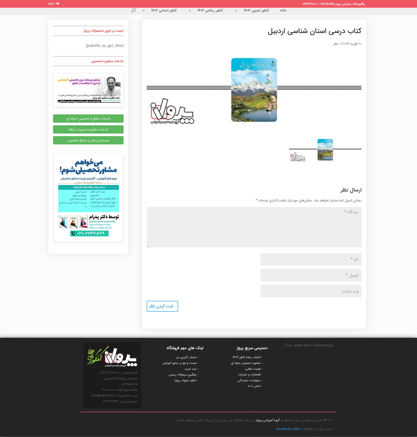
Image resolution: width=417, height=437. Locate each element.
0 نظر (337, 43)
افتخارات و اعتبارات (249, 374)
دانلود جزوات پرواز (185, 380)
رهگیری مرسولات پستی (182, 374)
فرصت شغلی (253, 369)
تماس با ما (254, 386)
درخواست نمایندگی (249, 380)
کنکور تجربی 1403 (256, 11)
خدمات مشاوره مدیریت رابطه (88, 129)
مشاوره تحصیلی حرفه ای (246, 363)
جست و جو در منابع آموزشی (179, 363)
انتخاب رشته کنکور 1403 (247, 357)
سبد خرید (190, 369)
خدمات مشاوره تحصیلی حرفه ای (88, 118)
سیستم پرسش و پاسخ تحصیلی (88, 140)
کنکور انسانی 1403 (164, 11)
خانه (283, 11)
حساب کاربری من (186, 357)
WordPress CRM (288, 429)
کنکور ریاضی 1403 (210, 11)
